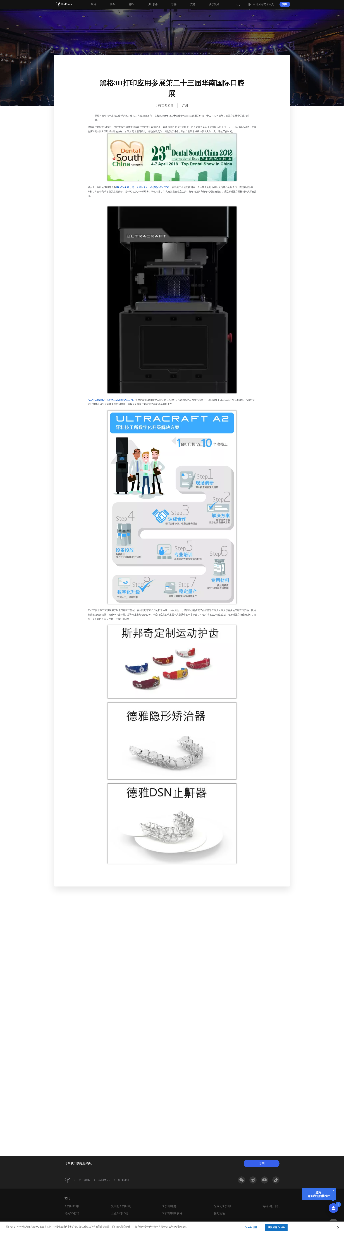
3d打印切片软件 (172, 1213)
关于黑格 (84, 1180)
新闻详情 (123, 1180)
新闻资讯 (104, 1180)
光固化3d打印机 (121, 1206)
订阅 (262, 1163)
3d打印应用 (71, 1206)
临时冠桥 (219, 1213)
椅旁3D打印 (72, 1213)
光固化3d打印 (222, 1206)
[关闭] (338, 1227)
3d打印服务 (169, 1206)
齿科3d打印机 (271, 1206)
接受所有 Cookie (276, 1227)
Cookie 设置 (251, 1227)
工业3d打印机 (119, 1213)
